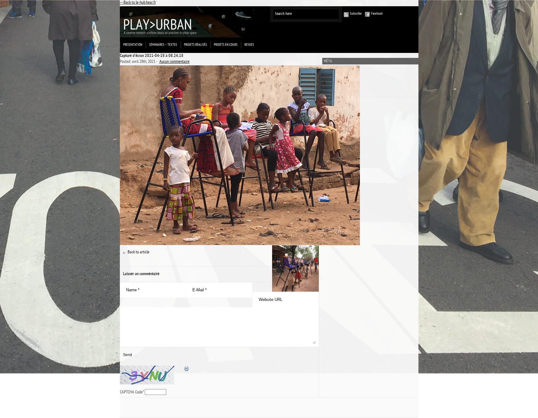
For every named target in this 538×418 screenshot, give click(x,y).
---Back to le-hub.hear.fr (138, 3)
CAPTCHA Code (131, 392)
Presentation (132, 45)
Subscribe (356, 14)
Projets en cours (226, 45)
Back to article (138, 252)
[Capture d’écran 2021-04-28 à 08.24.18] (219, 155)
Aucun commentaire (174, 62)
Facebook (377, 14)
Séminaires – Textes (163, 45)
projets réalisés (195, 45)
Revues (249, 45)
